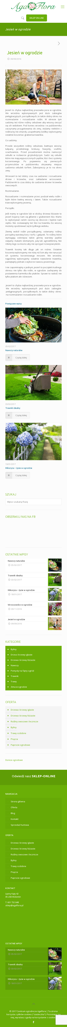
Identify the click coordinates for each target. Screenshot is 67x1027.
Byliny (14, 649)
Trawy (14, 681)
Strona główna (18, 801)
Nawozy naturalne (13, 350)
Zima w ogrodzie (19, 686)
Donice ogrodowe (14, 760)
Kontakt (14, 819)
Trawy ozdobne (18, 733)
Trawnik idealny (12, 408)
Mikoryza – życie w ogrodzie (18, 468)
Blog (13, 813)
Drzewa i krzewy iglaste (22, 709)
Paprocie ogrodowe (20, 744)
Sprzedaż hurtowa (20, 824)
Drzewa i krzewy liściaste (23, 660)
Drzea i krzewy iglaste (21, 654)
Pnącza (14, 739)
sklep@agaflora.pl (14, 905)
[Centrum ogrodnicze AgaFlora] (33, 6)
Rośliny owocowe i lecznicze (24, 721)
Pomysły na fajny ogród (22, 670)
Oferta (14, 807)
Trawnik (15, 676)
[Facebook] (33, 1022)
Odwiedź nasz (33, 776)
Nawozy (15, 665)
